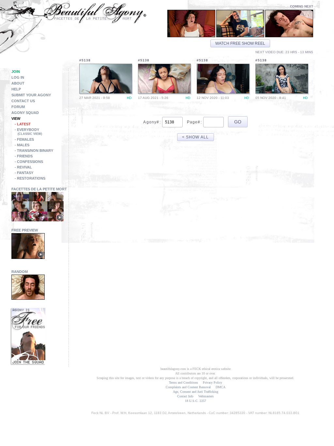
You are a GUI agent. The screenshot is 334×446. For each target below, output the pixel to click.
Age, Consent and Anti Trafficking (195, 391)
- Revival (23, 167)
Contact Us (23, 101)
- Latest (23, 124)
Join (15, 71)
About (17, 83)
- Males (22, 145)
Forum (18, 107)
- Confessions (29, 162)
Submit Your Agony (31, 95)
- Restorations (30, 178)
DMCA (220, 387)
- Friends (24, 156)
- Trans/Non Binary (34, 150)
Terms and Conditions (183, 382)
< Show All (195, 137)
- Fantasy (24, 173)
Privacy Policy (212, 382)
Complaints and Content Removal (188, 387)
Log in (17, 77)
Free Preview (24, 230)
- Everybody (28, 131)
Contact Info (185, 396)
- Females (24, 139)
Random (19, 272)
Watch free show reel (240, 43)
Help (16, 89)
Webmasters (206, 396)
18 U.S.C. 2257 (195, 401)
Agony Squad (25, 113)
